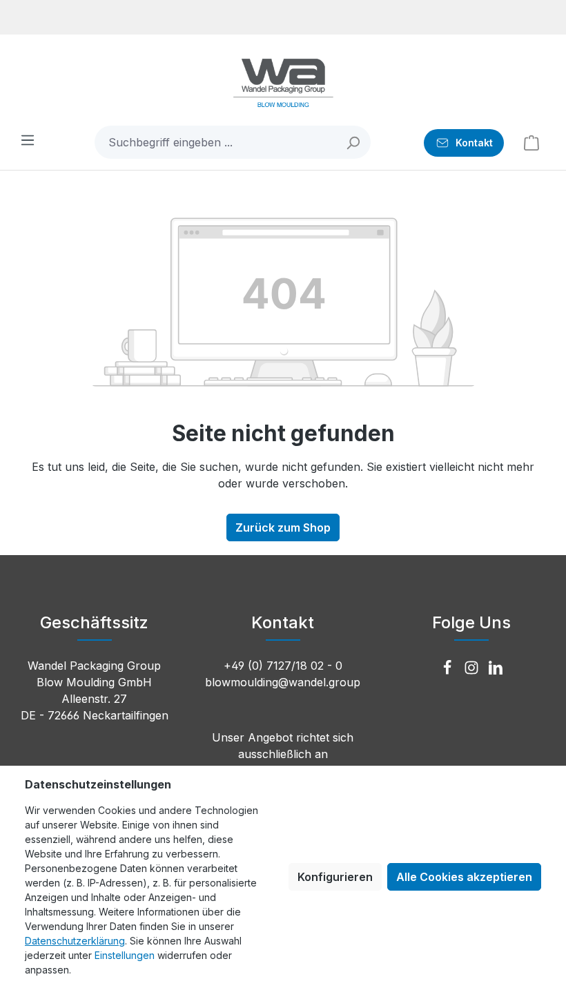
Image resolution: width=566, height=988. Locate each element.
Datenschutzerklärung (75, 941)
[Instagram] (473, 668)
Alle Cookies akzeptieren (464, 877)
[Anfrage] (531, 142)
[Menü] (27, 139)
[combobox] (216, 142)
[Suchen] (354, 142)
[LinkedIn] (495, 668)
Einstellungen (125, 955)
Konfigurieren (335, 877)
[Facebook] (449, 668)
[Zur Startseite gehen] (283, 83)
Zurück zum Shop (283, 527)
